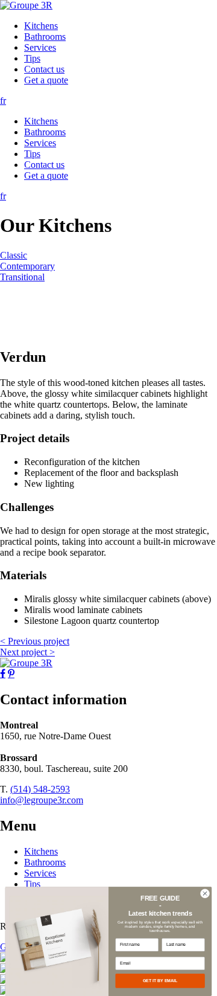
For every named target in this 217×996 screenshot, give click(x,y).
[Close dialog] (204, 893)
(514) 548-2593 (40, 789)
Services (40, 47)
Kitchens (41, 26)
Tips (32, 58)
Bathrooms (45, 36)
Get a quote (46, 80)
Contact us (44, 69)
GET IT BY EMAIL (160, 980)
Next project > (27, 652)
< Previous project (34, 641)
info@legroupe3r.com (41, 800)
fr (3, 100)
